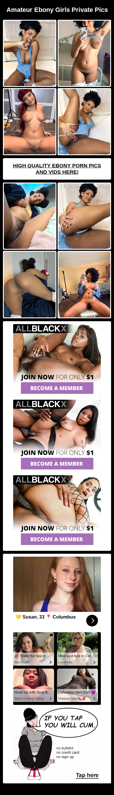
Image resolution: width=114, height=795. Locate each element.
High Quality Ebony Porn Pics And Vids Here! (57, 169)
